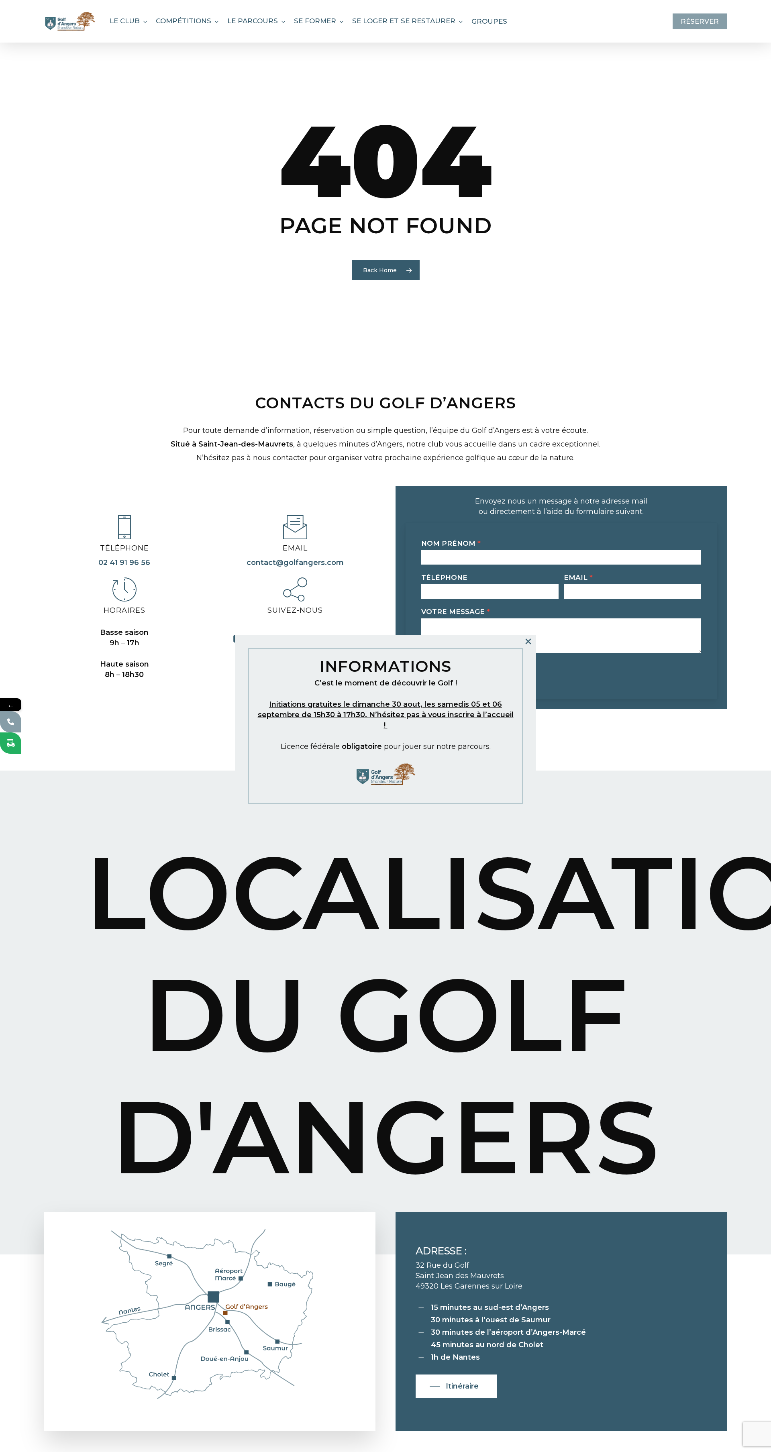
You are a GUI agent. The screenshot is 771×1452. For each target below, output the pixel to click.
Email (578, 577)
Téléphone (444, 577)
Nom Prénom (451, 543)
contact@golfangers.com (295, 562)
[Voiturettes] (10, 743)
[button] (456, 1386)
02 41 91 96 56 (124, 562)
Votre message (455, 612)
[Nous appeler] (10, 721)
